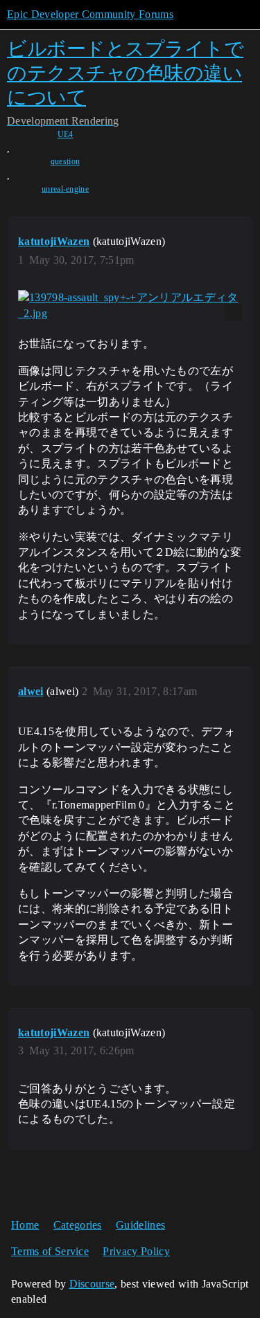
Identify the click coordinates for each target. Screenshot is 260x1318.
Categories (77, 1225)
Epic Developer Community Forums (90, 14)
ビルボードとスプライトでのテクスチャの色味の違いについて (125, 73)
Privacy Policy (136, 1251)
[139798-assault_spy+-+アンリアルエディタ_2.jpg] (130, 305)
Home (25, 1225)
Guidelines (140, 1225)
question (65, 161)
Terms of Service (50, 1251)
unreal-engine (65, 189)
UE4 (65, 134)
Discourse (92, 1284)
